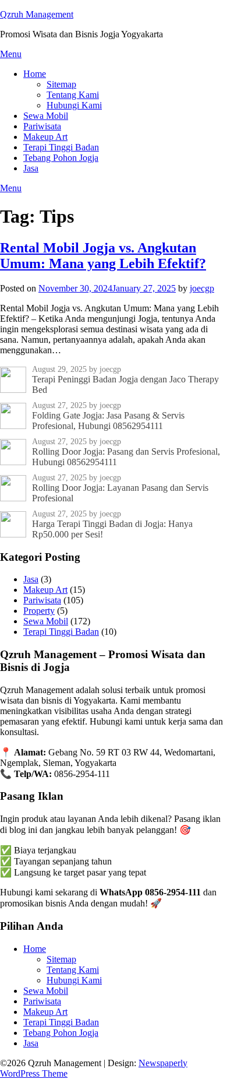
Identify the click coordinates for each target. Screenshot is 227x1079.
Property (39, 611)
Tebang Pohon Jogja (60, 158)
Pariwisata (42, 126)
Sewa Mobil (45, 116)
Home (34, 74)
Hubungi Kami (74, 105)
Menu (11, 54)
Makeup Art (45, 137)
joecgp (202, 288)
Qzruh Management (36, 14)
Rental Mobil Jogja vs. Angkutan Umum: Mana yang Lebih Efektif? (103, 255)
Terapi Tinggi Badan (61, 147)
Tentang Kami (73, 95)
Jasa (30, 168)
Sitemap (61, 84)
